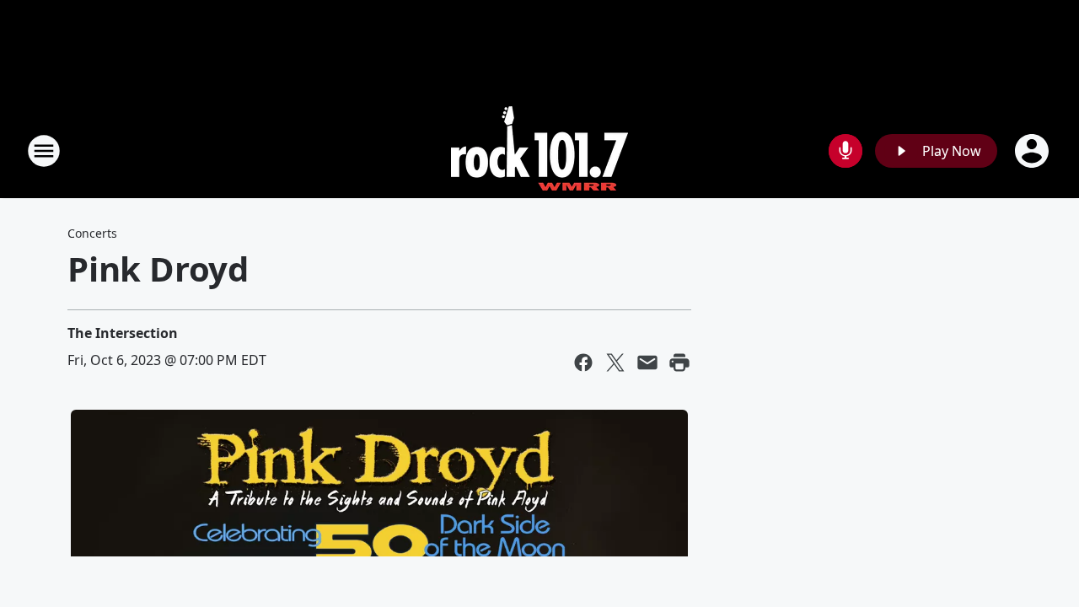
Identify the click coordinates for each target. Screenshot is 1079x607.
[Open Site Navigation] (44, 151)
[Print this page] (679, 362)
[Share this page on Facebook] (583, 362)
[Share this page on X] (615, 362)
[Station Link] (539, 150)
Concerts (92, 233)
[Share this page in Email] (647, 362)
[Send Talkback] (845, 151)
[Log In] (1033, 151)
